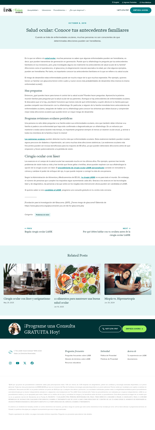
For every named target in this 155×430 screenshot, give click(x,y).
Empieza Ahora (133, 329)
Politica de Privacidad (108, 355)
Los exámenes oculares (35, 139)
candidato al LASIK (53, 190)
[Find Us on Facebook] (32, 363)
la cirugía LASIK (88, 177)
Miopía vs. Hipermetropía (120, 299)
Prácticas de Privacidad (109, 359)
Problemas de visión (42, 215)
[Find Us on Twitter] (25, 363)
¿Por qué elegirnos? (77, 10)
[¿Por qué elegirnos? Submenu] (85, 10)
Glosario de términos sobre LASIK (77, 359)
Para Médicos (146, 2)
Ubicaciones (46, 10)
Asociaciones (132, 359)
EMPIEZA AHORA (140, 10)
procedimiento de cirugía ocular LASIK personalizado (81, 167)
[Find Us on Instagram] (10, 363)
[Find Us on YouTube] (17, 363)
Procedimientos (59, 10)
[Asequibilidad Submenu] (38, 10)
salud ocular (50, 58)
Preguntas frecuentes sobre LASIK (78, 355)
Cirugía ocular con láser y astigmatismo (27, 299)
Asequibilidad (32, 10)
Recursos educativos (73, 362)
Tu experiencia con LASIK (137, 355)
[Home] (13, 10)
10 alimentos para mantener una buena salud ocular (77, 301)
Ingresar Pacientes (130, 2)
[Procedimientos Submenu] (66, 10)
